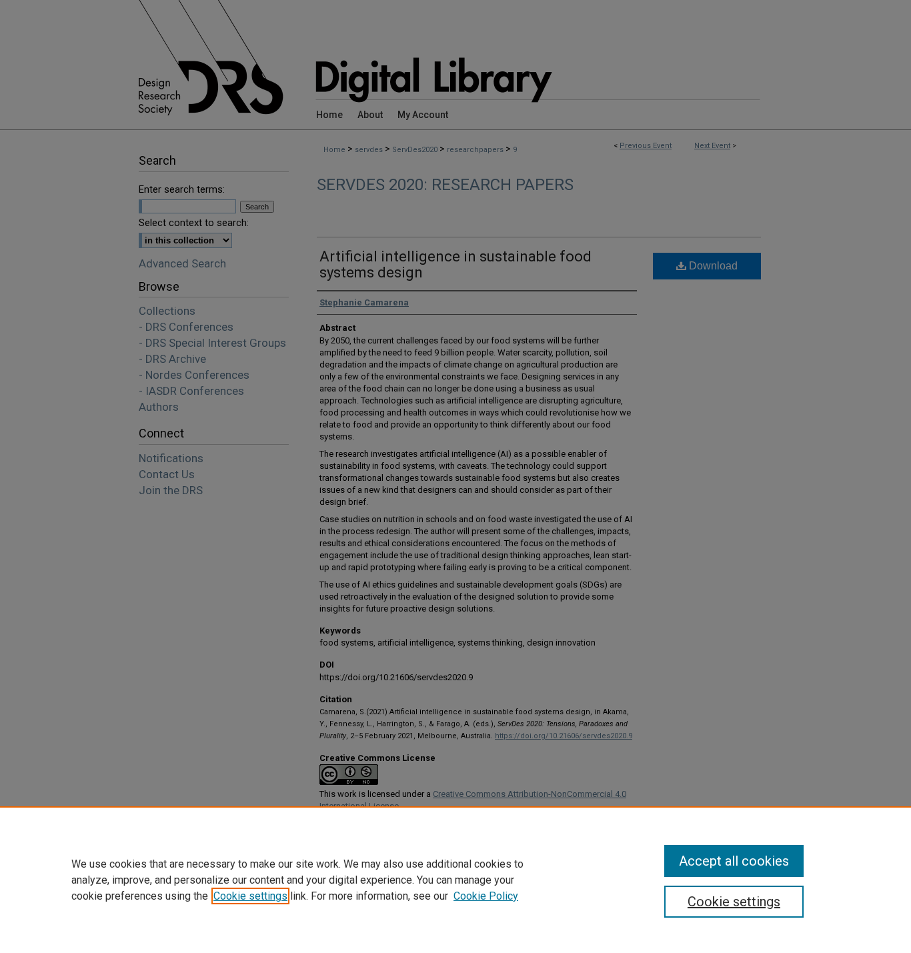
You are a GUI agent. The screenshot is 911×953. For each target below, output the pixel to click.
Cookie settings (250, 896)
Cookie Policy (485, 896)
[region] (455, 879)
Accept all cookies (734, 861)
